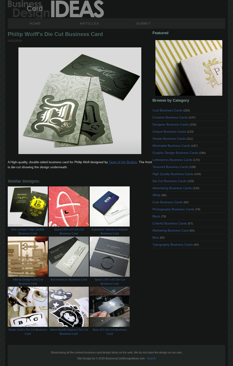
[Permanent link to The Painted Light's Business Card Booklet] (188, 67)
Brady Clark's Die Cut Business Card (28, 331)
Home (35, 23)
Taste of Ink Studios (123, 162)
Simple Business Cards (172, 138)
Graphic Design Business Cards (179, 153)
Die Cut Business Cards (173, 181)
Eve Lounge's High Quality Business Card (27, 231)
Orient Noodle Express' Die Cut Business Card (69, 331)
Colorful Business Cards (172, 223)
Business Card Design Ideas (56, 9)
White (159, 195)
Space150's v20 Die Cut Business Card (69, 231)
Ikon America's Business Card (69, 279)
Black (159, 216)
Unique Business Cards (173, 131)
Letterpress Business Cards (176, 160)
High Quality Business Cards (176, 174)
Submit (143, 23)
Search (151, 358)
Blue (158, 237)
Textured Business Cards (174, 167)
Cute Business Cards (170, 202)
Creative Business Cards (173, 117)
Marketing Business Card (173, 230)
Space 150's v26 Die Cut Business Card (109, 281)
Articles (89, 23)
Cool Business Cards (171, 110)
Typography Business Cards (175, 244)
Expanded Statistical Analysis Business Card (110, 231)
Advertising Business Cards (175, 188)
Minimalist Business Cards (175, 145)
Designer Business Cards (174, 124)
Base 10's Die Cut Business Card (110, 331)
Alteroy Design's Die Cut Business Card (28, 281)
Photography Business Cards (176, 209)
